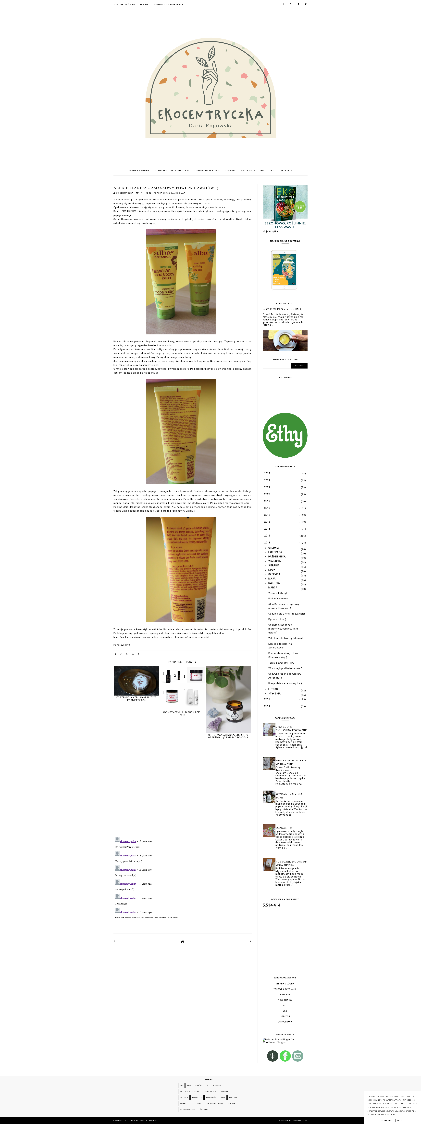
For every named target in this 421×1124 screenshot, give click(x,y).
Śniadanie (204, 1109)
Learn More (387, 1120)
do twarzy (197, 1097)
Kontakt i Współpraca (169, 4)
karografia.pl (300, 1120)
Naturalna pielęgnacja (172, 171)
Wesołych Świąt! (278, 593)
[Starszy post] (251, 941)
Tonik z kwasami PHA (281, 662)
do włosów (211, 1097)
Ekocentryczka (139, 1120)
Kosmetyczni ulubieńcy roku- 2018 (182, 713)
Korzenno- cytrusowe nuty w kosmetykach (136, 699)
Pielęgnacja (285, 1000)
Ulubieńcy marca (278, 598)
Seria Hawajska (123, 219)
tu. (247, 503)
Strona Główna (124, 4)
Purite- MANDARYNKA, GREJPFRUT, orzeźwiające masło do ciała (228, 736)
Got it (400, 1120)
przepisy (197, 1103)
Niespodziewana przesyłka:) (285, 683)
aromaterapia (209, 1091)
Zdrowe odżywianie (207, 171)
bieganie (224, 1091)
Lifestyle (286, 171)
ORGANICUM (129, 211)
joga (223, 1097)
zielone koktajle (187, 1109)
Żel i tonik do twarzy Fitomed (285, 638)
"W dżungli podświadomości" (285, 668)
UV (207, 1085)
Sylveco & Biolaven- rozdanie (291, 728)
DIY (262, 171)
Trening (230, 171)
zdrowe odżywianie (214, 1103)
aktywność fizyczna (189, 1091)
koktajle (233, 1097)
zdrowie (231, 1103)
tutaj (188, 357)
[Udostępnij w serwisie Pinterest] (138, 655)
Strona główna (285, 984)
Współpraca (285, 1022)
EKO (272, 171)
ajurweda (217, 1085)
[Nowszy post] (114, 941)
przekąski (184, 1103)
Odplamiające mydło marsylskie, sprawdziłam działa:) (283, 628)
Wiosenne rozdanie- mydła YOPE (291, 762)
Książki (198, 1085)
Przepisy (248, 171)
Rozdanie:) (283, 827)
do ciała (180, 193)
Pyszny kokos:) (277, 619)
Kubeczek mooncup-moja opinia (291, 863)
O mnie (144, 4)
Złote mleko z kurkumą (282, 309)
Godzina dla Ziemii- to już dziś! (286, 613)
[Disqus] (182, 788)
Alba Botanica (165, 193)
